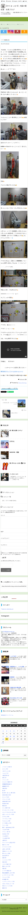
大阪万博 (5, 775)
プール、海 (6, 831)
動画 (4, 888)
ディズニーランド (7, 810)
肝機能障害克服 (7, 784)
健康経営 (5, 786)
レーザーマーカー (7, 875)
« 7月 (2, 743)
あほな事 (5, 855)
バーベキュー (6, 818)
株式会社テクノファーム (7, 715)
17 (3, 736)
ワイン (5, 825)
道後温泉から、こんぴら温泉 (17, 666)
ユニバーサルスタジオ (9, 812)
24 (3, 739)
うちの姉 (5, 836)
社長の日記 (6, 795)
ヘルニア (5, 773)
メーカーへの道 (7, 766)
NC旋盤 (5, 879)
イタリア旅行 (6, 864)
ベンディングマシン (8, 881)
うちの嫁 (6, 838)
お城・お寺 (6, 849)
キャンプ (5, 797)
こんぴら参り (13, 656)
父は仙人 (5, 834)
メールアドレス (5, 538)
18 (6, 736)
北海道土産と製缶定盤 (15, 687)
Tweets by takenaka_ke (7, 609)
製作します (6, 866)
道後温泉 (12, 677)
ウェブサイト (4, 545)
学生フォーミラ (7, 885)
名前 (2, 531)
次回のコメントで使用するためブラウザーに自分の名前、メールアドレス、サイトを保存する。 (14, 553)
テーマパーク (6, 847)
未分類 (5, 803)
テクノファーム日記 (8, 842)
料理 (4, 805)
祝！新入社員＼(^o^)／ (16, 430)
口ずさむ (12, 441)
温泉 (4, 857)
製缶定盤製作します (8, 872)
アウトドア (6, 799)
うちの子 (5, 829)
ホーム (3, 24)
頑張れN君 (6, 801)
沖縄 (4, 788)
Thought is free (22, 911)
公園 (4, 840)
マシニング (6, 877)
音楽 (26, 379)
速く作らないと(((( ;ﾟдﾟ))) (18, 463)
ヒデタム (5, 816)
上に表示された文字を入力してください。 (11, 560)
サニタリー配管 (7, 782)
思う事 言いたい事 (8, 792)
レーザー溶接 (6, 870)
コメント (3, 515)
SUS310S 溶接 (14, 452)
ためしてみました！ (8, 883)
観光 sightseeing (8, 827)
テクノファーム (11, 24)
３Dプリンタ (6, 771)
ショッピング (6, 859)
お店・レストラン (8, 814)
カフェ (5, 769)
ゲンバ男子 (6, 808)
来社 (4, 777)
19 (10, 736)
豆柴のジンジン (7, 851)
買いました (6, 853)
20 (14, 736)
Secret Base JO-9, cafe (16, 698)
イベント (5, 779)
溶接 (4, 868)
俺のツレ (5, 844)
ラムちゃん (21, 24)
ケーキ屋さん (6, 823)
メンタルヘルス (14, 474)
